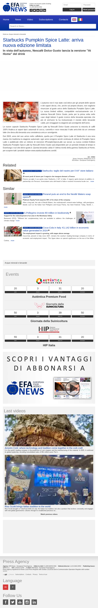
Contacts (63, 19)
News (18, 19)
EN (6, 587)
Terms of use (43, 574)
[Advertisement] (49, 83)
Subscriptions (46, 19)
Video (30, 19)
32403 (5, 571)
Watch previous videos (49, 514)
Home (6, 19)
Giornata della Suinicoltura (49, 321)
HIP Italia (49, 345)
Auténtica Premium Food (49, 296)
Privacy (35, 574)
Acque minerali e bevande (17, 34)
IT (12, 587)
